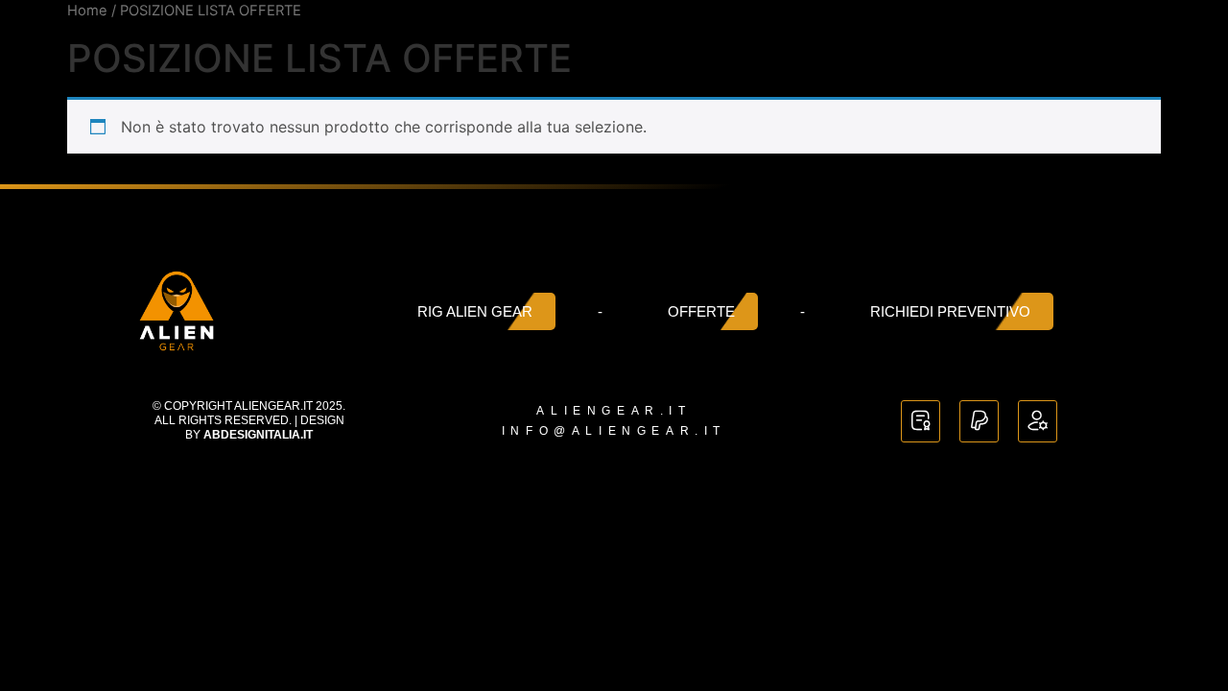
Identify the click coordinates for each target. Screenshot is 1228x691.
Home (87, 10)
